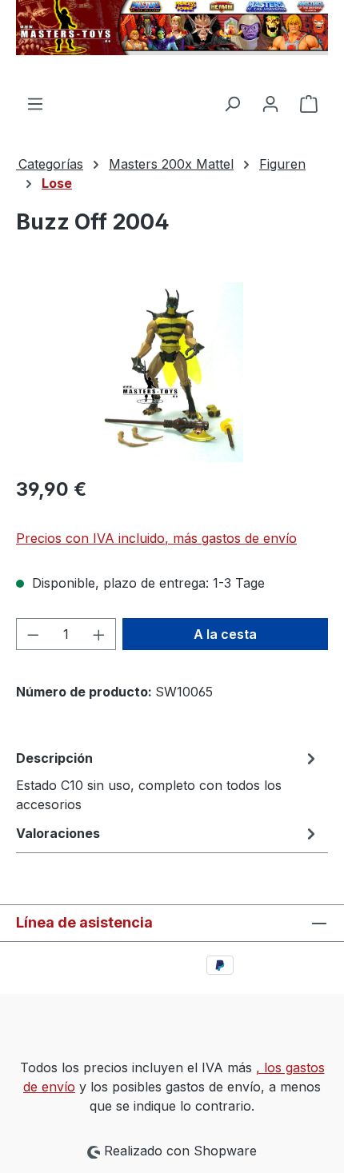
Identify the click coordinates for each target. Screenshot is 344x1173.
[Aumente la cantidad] (99, 634)
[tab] (168, 780)
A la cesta (225, 634)
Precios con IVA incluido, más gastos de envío (156, 538)
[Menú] (35, 103)
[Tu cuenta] (270, 103)
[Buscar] (232, 103)
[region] (172, 372)
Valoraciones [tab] (58, 833)
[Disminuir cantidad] (33, 634)
